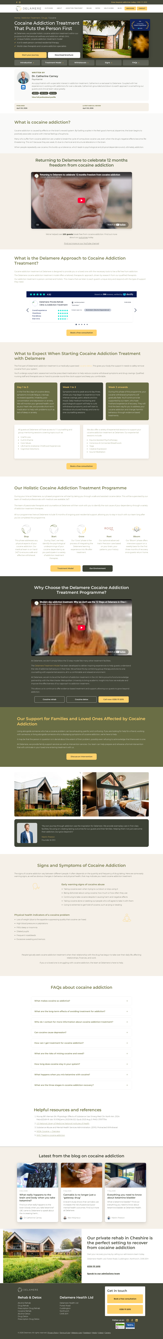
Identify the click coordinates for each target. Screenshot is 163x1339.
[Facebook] (17, 2)
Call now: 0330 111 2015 (113, 699)
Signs (107, 63)
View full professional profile (44, 97)
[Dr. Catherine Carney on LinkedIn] (23, 87)
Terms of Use (65, 1333)
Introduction (26, 63)
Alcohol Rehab (24, 1303)
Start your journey (30, 55)
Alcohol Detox (24, 1314)
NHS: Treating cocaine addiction (51, 1135)
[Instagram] (20, 2)
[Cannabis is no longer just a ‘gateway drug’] (81, 1175)
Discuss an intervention (81, 756)
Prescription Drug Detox (28, 1319)
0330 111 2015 (129, 2)
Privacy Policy (53, 1333)
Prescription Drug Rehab (29, 1308)
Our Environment (98, 568)
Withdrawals (80, 63)
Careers (108, 1333)
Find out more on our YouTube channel (81, 243)
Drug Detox (23, 1316)
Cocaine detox (81, 699)
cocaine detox (86, 366)
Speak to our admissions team (103, 1273)
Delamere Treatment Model (47, 666)
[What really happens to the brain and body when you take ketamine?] (37, 1175)
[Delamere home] (28, 8)
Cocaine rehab (49, 699)
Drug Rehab (23, 1306)
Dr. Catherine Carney (45, 76)
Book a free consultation (81, 333)
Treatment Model (53, 63)
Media (94, 1333)
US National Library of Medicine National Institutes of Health (63, 1123)
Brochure (130, 8)
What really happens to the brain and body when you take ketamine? (37, 1197)
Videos (100, 1333)
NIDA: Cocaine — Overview (48, 1131)
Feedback (87, 1333)
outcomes (83, 237)
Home (17, 18)
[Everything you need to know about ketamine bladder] (125, 1175)
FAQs (134, 63)
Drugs (44, 18)
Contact (142, 8)
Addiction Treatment (31, 18)
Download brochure (64, 55)
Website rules (76, 1333)
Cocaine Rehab (24, 1311)
